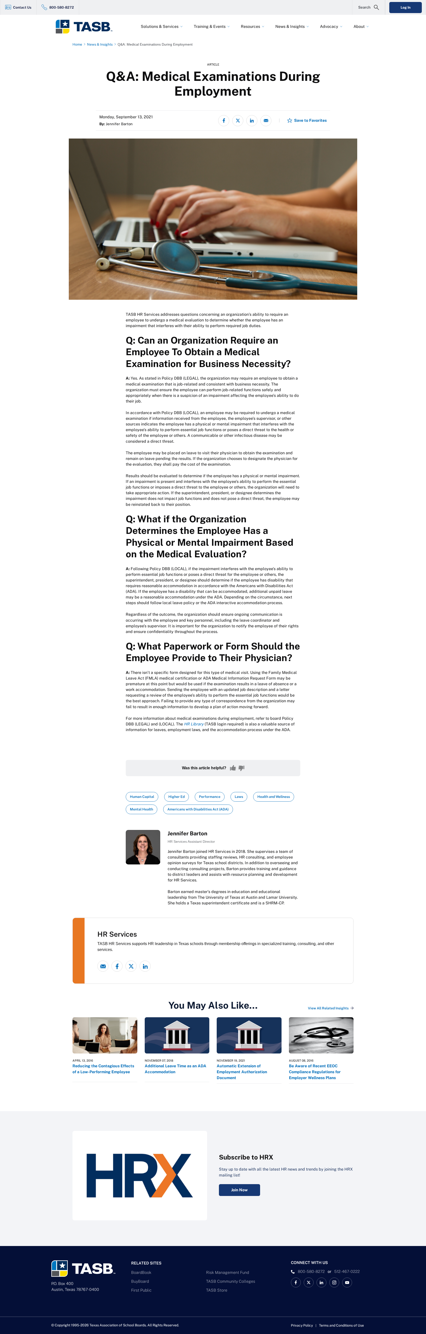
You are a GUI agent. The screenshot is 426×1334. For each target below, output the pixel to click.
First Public (141, 1290)
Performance (209, 797)
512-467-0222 (347, 1271)
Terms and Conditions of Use (341, 1325)
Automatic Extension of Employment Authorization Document (242, 1072)
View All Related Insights (328, 1008)
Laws (239, 797)
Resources (250, 26)
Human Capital (142, 797)
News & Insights (290, 26)
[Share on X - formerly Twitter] (237, 120)
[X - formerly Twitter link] (131, 966)
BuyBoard (140, 1281)
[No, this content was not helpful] (241, 768)
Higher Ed (176, 797)
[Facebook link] (117, 966)
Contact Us (22, 7)
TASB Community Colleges (230, 1281)
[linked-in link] (145, 966)
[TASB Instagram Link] (334, 1282)
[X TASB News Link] (309, 1282)
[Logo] (87, 26)
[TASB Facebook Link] (296, 1282)
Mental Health (141, 809)
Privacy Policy (302, 1325)
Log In (405, 7)
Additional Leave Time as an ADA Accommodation (175, 1069)
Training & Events (210, 26)
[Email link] (102, 966)
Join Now (239, 1190)
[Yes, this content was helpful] (233, 768)
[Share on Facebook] (223, 120)
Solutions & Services (159, 26)
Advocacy (329, 26)
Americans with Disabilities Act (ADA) (198, 809)
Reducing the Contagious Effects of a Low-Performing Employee (103, 1069)
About (359, 26)
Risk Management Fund (227, 1272)
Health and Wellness (273, 797)
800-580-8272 (61, 7)
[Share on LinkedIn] (251, 120)
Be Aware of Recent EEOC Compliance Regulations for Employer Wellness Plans (315, 1072)
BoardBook (141, 1272)
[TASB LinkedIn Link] (321, 1282)
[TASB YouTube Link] (347, 1282)
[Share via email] (265, 120)
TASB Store (216, 1290)
